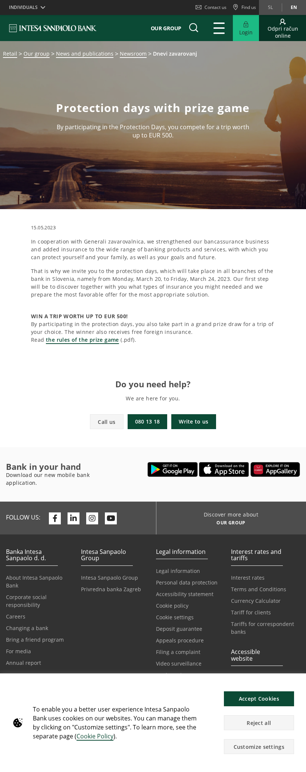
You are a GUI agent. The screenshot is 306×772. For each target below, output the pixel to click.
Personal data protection (187, 582)
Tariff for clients (251, 612)
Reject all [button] (259, 722)
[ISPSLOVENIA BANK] (53, 28)
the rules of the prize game (82, 339)
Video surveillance (179, 663)
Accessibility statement (184, 594)
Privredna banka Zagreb (111, 589)
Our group (37, 53)
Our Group (166, 28)
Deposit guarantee (179, 628)
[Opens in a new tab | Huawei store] (275, 469)
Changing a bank (27, 628)
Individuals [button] (23, 7)
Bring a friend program (35, 639)
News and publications (84, 53)
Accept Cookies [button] (259, 698)
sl (270, 7)
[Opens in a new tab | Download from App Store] (224, 469)
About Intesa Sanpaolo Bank (34, 581)
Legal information (178, 570)
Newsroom (133, 53)
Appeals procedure (180, 640)
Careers (15, 616)
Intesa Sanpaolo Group (109, 577)
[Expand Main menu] (219, 28)
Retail (10, 53)
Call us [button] (106, 421)
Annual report (23, 662)
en (294, 7)
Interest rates (248, 577)
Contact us (215, 7)
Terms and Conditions (258, 589)
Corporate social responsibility (26, 600)
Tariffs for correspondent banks (262, 627)
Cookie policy (172, 605)
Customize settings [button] (259, 746)
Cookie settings (175, 617)
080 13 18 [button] (147, 421)
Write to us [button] (193, 421)
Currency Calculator (256, 600)
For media (18, 651)
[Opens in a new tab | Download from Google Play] (172, 469)
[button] (297, 683)
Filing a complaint (178, 651)
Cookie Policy (94, 736)
